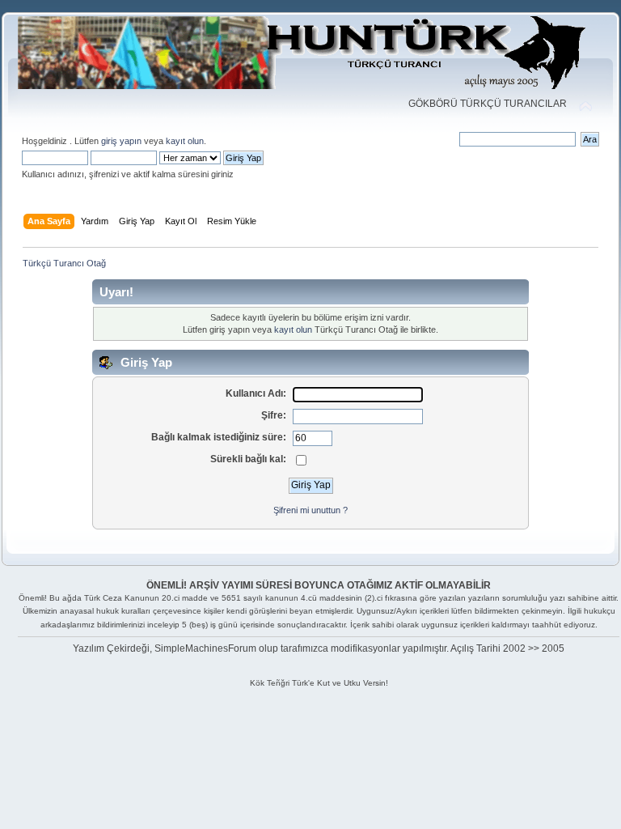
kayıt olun (185, 141)
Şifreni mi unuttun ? (310, 510)
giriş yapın (121, 141)
